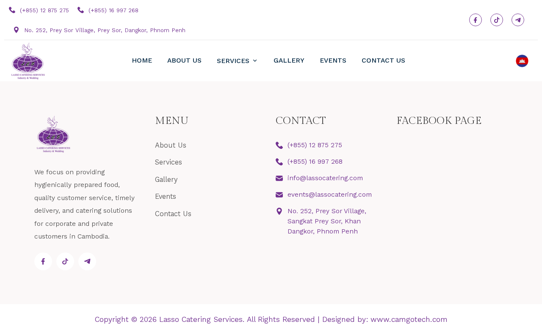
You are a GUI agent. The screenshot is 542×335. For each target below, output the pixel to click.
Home (142, 60)
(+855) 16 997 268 (112, 10)
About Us (184, 60)
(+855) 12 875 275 (43, 10)
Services (234, 61)
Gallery (289, 60)
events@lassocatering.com (330, 194)
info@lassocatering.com (325, 178)
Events (333, 60)
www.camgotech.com (409, 319)
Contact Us (383, 60)
